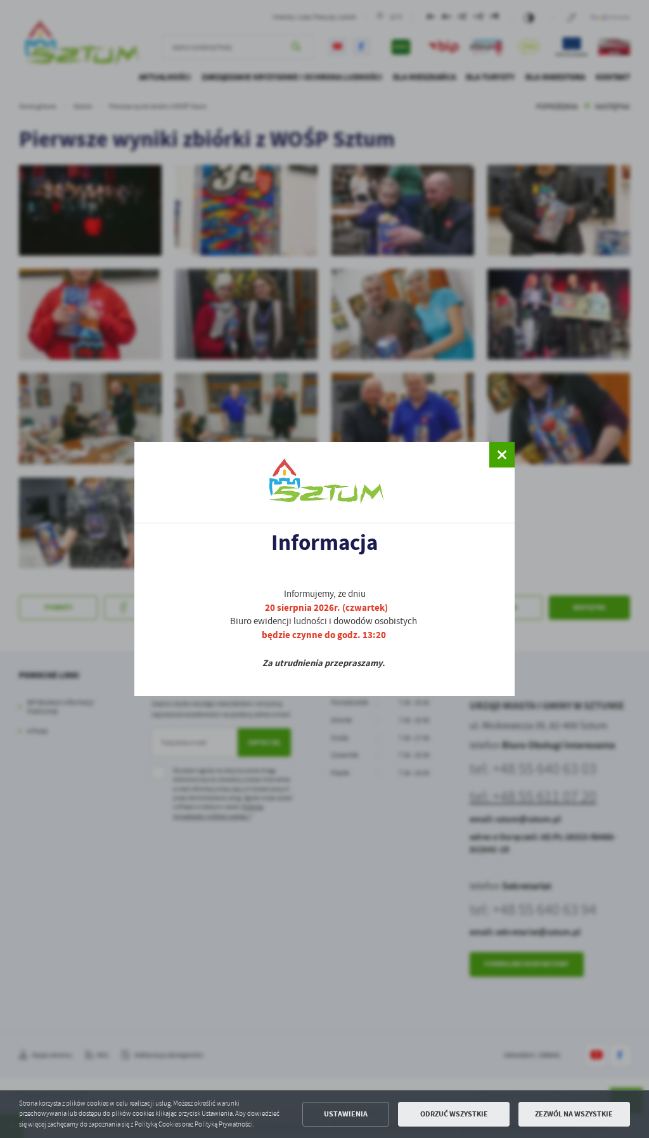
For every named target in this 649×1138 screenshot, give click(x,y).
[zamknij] (502, 455)
